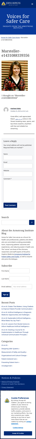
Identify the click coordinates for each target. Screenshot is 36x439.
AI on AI (4, 345)
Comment (8, 179)
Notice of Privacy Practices (10, 382)
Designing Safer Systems (10, 349)
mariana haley (15, 108)
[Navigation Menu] (32, 4)
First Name (5, 271)
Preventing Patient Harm (10, 362)
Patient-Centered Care (9, 359)
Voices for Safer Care (18, 18)
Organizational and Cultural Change (14, 355)
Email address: (7, 287)
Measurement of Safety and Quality (14, 352)
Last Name (5, 279)
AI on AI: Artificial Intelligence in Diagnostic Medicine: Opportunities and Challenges (16, 313)
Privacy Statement (8, 387)
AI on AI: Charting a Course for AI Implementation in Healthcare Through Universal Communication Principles (15, 332)
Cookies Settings (18, 428)
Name (6, 154)
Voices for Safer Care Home (10, 37)
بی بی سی (18, 119)
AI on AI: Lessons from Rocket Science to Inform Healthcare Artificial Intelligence (16, 325)
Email (5, 162)
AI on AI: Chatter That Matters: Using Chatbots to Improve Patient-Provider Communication (17, 307)
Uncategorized (7, 366)
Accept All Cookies (18, 433)
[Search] (31, 222)
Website (6, 170)
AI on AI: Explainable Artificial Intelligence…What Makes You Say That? (17, 319)
